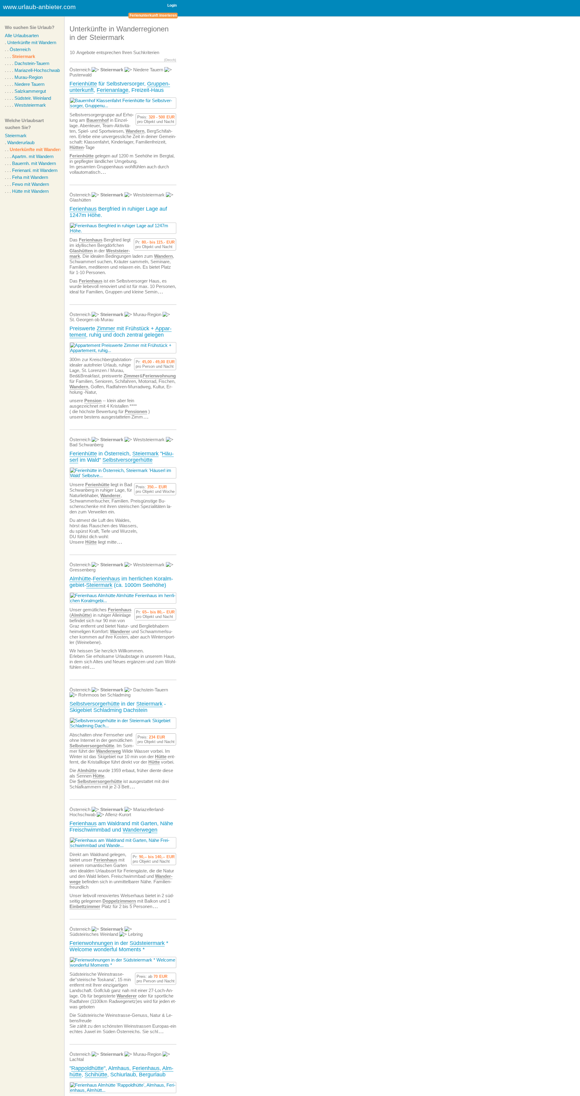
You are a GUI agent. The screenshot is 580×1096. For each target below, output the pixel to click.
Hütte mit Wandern (30, 191)
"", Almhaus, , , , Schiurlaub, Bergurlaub (121, 1071)
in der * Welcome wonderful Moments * (118, 946)
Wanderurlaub (20, 142)
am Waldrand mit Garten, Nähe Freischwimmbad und (121, 826)
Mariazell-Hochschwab (37, 70)
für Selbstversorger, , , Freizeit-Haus (119, 87)
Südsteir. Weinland (32, 98)
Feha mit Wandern (30, 177)
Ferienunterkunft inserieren (153, 15)
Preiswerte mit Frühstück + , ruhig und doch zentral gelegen (120, 331)
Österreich (20, 49)
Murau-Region (28, 77)
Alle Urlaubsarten (22, 35)
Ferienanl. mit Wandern (34, 170)
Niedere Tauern (29, 84)
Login (172, 5)
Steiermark (23, 56)
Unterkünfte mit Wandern (31, 42)
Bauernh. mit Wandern (34, 163)
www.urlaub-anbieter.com (39, 6)
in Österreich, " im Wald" (121, 457)
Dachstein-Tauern (31, 63)
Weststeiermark (30, 105)
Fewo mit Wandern (30, 184)
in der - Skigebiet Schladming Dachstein (117, 707)
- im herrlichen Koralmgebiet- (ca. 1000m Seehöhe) (121, 582)
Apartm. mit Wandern (32, 156)
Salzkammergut (30, 91)
